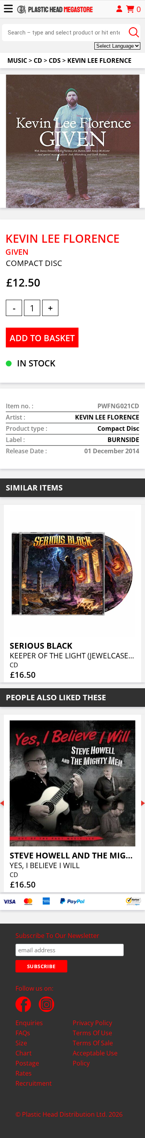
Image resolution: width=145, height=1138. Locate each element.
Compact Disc (118, 428)
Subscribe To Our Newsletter (57, 935)
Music (17, 60)
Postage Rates (27, 1068)
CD (38, 60)
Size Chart (23, 1048)
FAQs (22, 1033)
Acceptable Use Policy (95, 1058)
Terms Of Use (92, 1033)
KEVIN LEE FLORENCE (99, 60)
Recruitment (33, 1083)
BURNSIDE (123, 439)
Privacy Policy (92, 1023)
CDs (55, 60)
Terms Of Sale (93, 1043)
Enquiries (29, 1023)
